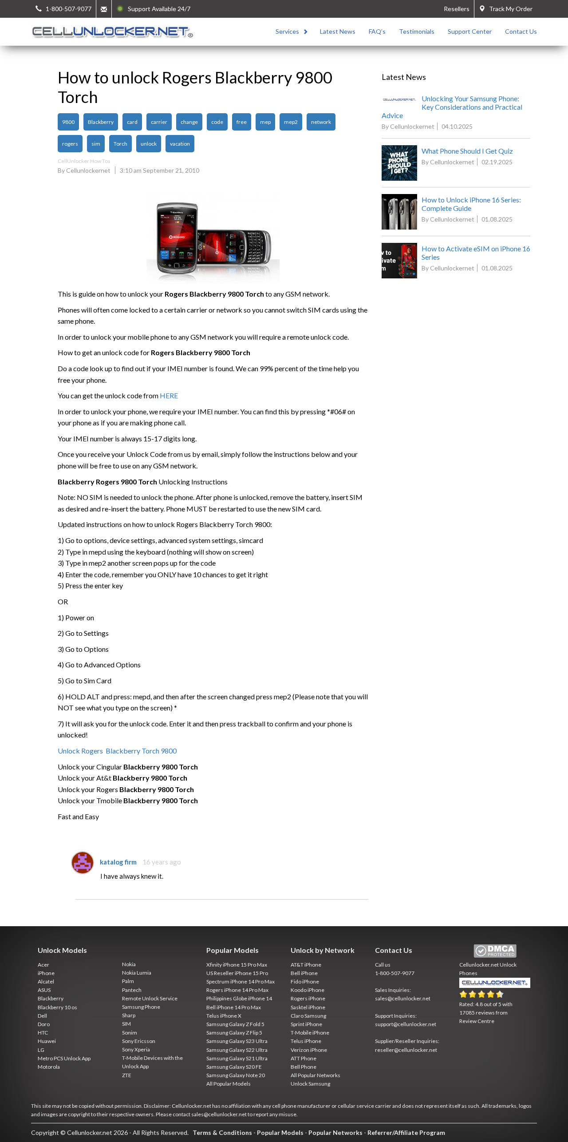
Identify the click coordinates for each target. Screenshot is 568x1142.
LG (41, 1050)
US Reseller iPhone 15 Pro (237, 973)
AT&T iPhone (306, 964)
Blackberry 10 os (57, 1007)
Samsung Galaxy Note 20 (235, 1075)
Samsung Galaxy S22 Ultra (237, 1050)
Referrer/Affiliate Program (406, 1132)
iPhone (46, 973)
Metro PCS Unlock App (64, 1058)
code (217, 122)
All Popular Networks (315, 1075)
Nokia (129, 964)
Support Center (470, 31)
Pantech (132, 990)
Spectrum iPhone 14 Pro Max (240, 981)
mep (265, 122)
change (189, 122)
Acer (43, 964)
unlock (149, 143)
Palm (128, 981)
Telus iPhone (306, 1041)
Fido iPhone (305, 981)
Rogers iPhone (308, 998)
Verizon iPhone (309, 1050)
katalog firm (118, 862)
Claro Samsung (308, 1015)
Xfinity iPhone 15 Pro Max (236, 964)
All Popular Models (228, 1083)
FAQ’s (377, 31)
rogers (70, 143)
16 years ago (161, 862)
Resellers (456, 8)
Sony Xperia (136, 1049)
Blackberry (101, 122)
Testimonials (416, 31)
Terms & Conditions (222, 1132)
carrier (159, 122)
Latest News (337, 31)
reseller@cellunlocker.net (406, 1050)
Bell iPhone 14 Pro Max (233, 1007)
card (132, 122)
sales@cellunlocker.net (402, 998)
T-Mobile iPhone (310, 1032)
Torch (120, 143)
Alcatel (46, 981)
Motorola (49, 1066)
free (242, 122)
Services (287, 31)
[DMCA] (495, 951)
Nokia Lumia (136, 972)
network (321, 122)
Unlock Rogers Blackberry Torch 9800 (117, 750)
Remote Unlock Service (150, 998)
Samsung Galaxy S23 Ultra (237, 1041)
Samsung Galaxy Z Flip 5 (234, 1032)
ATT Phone (303, 1058)
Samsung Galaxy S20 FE (234, 1066)
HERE (169, 395)
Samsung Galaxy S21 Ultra (237, 1058)
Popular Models (280, 1132)
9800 (68, 122)
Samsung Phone (141, 1006)
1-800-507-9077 (394, 973)
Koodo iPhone (307, 990)
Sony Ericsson (138, 1041)
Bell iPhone (304, 973)
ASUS (44, 990)
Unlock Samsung (310, 1083)
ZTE (126, 1075)
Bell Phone (303, 1066)
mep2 (291, 122)
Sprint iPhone (306, 1024)
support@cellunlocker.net (405, 1024)
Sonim (129, 1032)
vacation (180, 143)
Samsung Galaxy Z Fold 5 (235, 1024)
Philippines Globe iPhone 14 (239, 998)
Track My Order (508, 8)
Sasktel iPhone (308, 1007)
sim (95, 143)
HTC (43, 1032)
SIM (126, 1023)
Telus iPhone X (223, 1015)
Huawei (47, 1041)
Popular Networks (335, 1132)
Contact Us (521, 31)
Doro (44, 1024)
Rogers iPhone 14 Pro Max (237, 990)
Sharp (128, 1015)
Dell (42, 1015)
